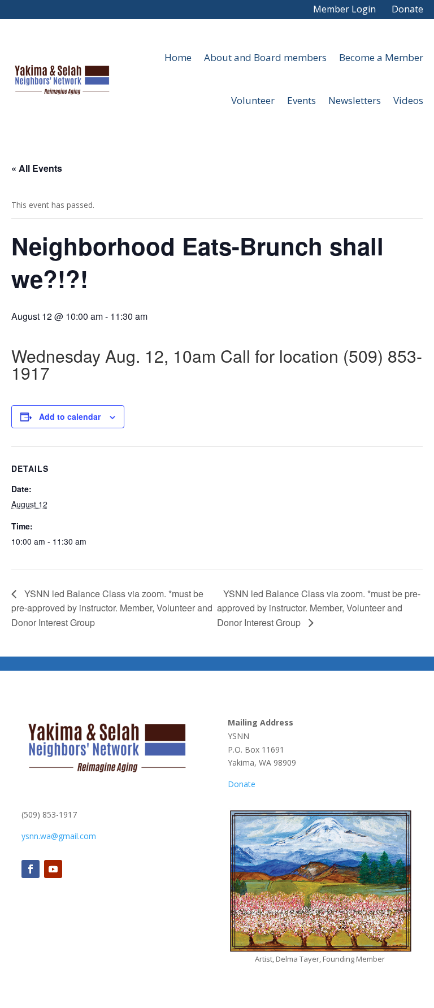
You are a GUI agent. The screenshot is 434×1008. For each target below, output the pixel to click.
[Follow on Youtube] (53, 869)
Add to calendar (70, 416)
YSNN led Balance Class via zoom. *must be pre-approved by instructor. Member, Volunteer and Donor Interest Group (111, 608)
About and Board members (265, 57)
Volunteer (253, 100)
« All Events (36, 168)
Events (301, 100)
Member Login (344, 9)
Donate (407, 9)
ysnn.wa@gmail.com (58, 836)
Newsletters (354, 100)
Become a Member (381, 57)
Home (178, 57)
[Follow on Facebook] (30, 869)
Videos (408, 100)
